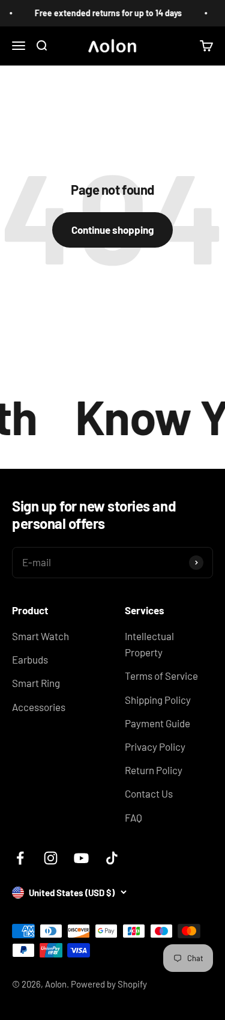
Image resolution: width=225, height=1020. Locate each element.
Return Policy (153, 770)
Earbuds (30, 659)
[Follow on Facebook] (20, 858)
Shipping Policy (158, 700)
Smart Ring (36, 683)
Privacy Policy (155, 747)
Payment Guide (157, 723)
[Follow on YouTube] (81, 858)
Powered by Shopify (109, 984)
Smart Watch (40, 636)
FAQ (133, 817)
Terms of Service (161, 676)
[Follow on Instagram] (51, 858)
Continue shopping (112, 230)
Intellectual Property (149, 644)
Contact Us (149, 793)
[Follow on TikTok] (112, 858)
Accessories (38, 707)
